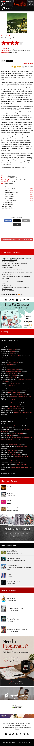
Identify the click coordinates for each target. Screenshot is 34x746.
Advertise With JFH (20, 725)
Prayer (21, 727)
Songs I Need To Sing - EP (14, 553)
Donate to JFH (14, 727)
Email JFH (21, 723)
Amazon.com (9, 183)
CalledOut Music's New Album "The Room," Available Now (17, 272)
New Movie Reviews (9, 590)
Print (17, 224)
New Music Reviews (9, 481)
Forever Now (11, 495)
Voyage (9, 503)
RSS (21, 294)
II (7, 488)
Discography (12, 49)
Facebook (8, 220)
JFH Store (6, 727)
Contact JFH (13, 723)
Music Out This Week (9, 341)
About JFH (6, 723)
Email (26, 220)
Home (17, 729)
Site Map (27, 723)
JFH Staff (11, 725)
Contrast (9, 576)
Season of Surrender (13, 510)
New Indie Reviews (9, 545)
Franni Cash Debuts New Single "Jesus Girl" (14, 269)
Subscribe (27, 727)
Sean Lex (23, 167)
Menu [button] (8, 8)
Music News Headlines (10, 252)
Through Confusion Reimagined (16, 560)
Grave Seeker (11, 583)
